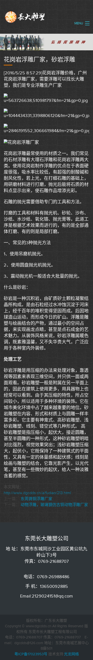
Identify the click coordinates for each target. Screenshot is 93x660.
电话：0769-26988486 (46, 576)
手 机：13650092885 (46, 586)
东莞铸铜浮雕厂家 (36, 499)
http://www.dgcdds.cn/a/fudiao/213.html (37, 493)
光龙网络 (71, 654)
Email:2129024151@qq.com (46, 596)
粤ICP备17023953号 (30, 654)
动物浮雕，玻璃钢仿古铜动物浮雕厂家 (54, 505)
